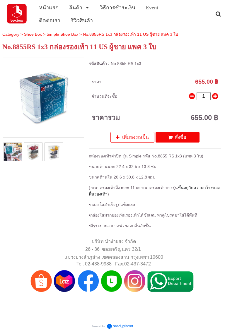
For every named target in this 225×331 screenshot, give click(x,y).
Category (10, 34)
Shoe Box (33, 34)
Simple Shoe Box (62, 34)
